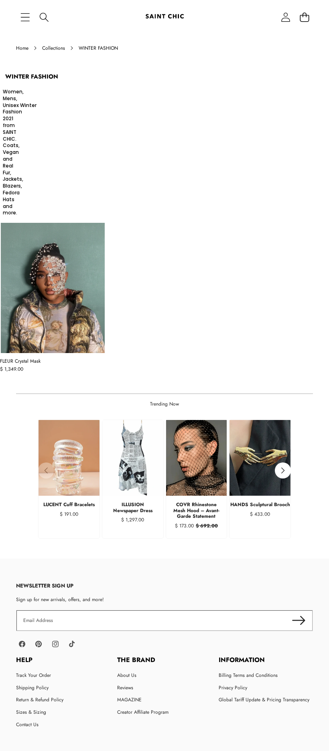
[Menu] (25, 17)
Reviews (125, 687)
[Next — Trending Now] (283, 470)
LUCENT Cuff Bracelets (69, 504)
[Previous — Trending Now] (46, 470)
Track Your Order (33, 675)
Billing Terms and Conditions (248, 675)
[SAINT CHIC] (164, 17)
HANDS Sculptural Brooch (260, 504)
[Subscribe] (298, 620)
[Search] (44, 17)
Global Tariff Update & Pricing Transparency (264, 699)
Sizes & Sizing (31, 712)
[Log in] (285, 17)
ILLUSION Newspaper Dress (132, 507)
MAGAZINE (129, 699)
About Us (126, 675)
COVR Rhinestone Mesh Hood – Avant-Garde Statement (196, 510)
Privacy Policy (233, 687)
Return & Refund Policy (39, 699)
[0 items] (304, 17)
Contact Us (27, 724)
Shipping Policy (32, 687)
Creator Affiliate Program (143, 712)
